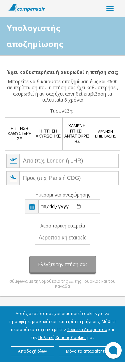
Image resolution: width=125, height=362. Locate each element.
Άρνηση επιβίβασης (105, 134)
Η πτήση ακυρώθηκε (48, 134)
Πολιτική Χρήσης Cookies (62, 337)
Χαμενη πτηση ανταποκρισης (76, 134)
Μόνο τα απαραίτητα (86, 351)
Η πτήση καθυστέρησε (20, 133)
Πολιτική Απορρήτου (87, 329)
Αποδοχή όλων (32, 351)
